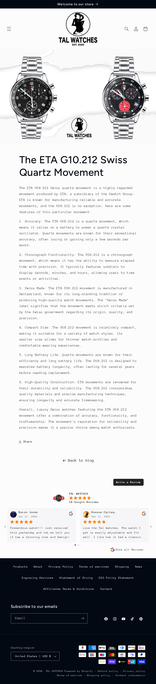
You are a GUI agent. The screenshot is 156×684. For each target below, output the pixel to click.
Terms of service (69, 675)
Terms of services (94, 566)
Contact (106, 588)
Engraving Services (37, 577)
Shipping (122, 566)
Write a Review (128, 482)
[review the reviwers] (71, 514)
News (138, 566)
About (38, 566)
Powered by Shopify (79, 671)
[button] (9, 29)
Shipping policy (98, 675)
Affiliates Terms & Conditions (68, 588)
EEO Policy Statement (116, 577)
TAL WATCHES (54, 671)
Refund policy (108, 671)
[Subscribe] (82, 618)
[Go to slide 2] (78, 544)
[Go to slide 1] (75, 545)
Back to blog (81, 460)
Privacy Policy (61, 566)
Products (21, 566)
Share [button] (27, 441)
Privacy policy (134, 671)
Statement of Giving (76, 577)
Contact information (130, 675)
